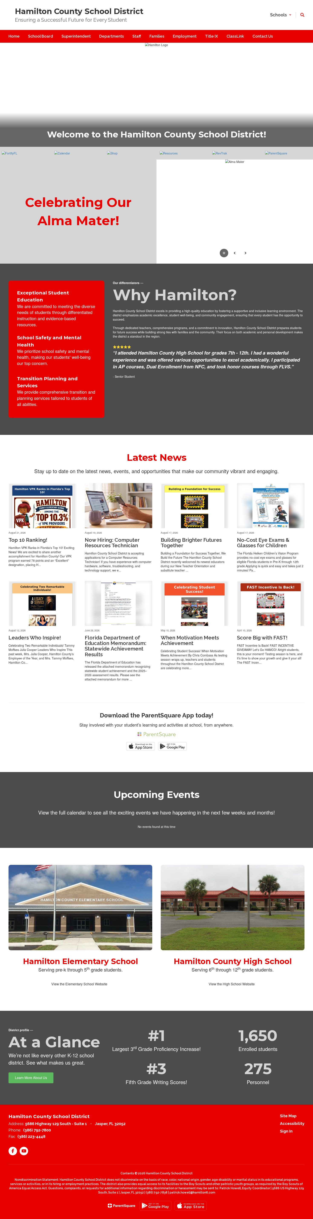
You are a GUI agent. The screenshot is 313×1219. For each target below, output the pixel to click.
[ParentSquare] (121, 1205)
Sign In (286, 1131)
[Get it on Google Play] (155, 1206)
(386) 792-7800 (37, 1130)
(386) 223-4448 (31, 1136)
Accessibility (292, 1123)
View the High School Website (232, 983)
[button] (280, 14)
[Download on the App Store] (191, 1206)
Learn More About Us (31, 1077)
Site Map (288, 1116)
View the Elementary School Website (79, 983)
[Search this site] (302, 15)
